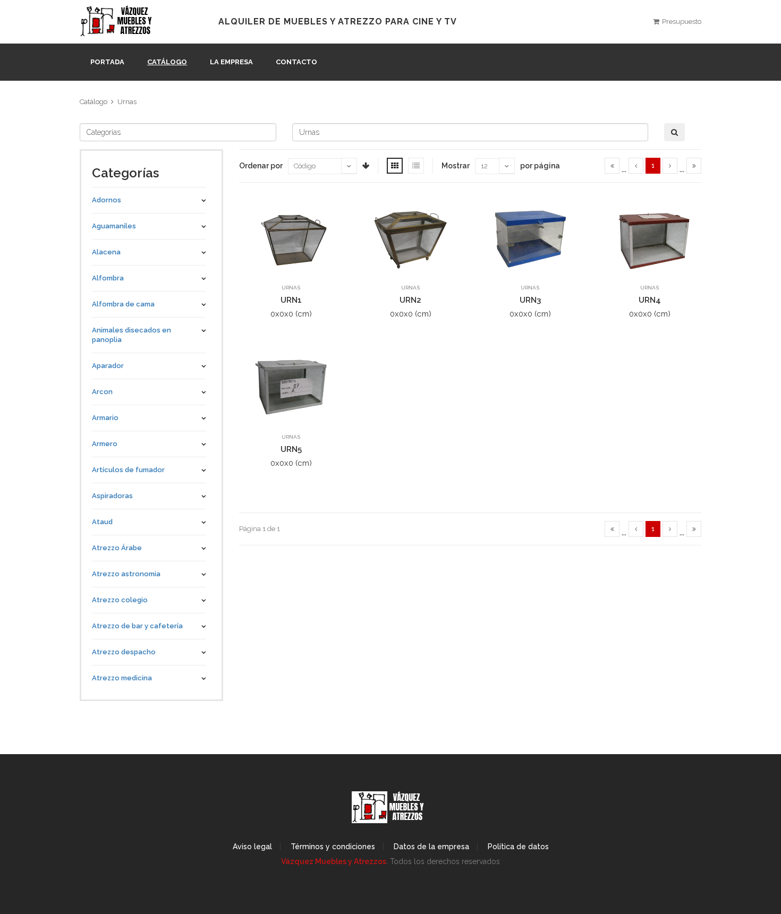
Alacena (106, 252)
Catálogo (167, 62)
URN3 (530, 300)
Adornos (106, 200)
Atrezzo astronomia (126, 574)
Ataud (102, 522)
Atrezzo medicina (122, 678)
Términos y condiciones (333, 846)
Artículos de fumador (128, 470)
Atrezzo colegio (120, 600)
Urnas (127, 102)
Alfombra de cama (123, 304)
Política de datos (518, 846)
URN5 (291, 449)
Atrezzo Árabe (117, 548)
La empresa (231, 62)
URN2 (410, 300)
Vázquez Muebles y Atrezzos (333, 861)
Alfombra (108, 278)
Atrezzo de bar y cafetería (137, 626)
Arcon (102, 392)
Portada (107, 62)
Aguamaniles (114, 226)
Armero (104, 444)
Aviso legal (252, 846)
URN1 (291, 300)
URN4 (650, 300)
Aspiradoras (112, 496)
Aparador (108, 366)
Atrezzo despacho (124, 652)
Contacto (296, 62)
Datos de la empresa (431, 846)
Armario (105, 418)
